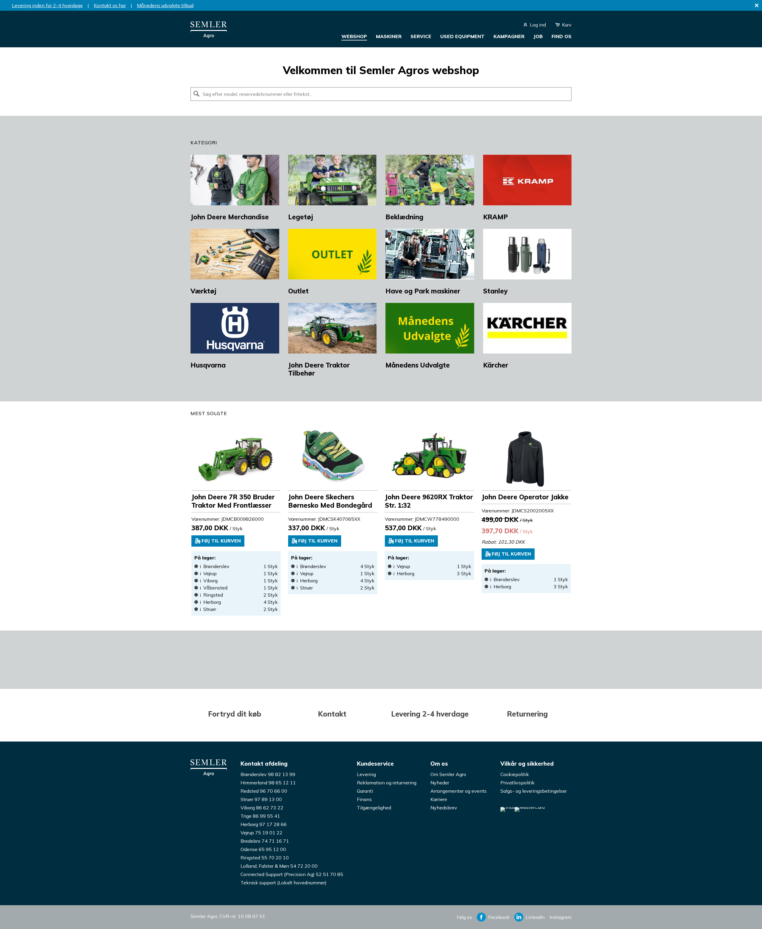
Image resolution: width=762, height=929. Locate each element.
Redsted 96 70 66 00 (264, 791)
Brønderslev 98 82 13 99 (268, 774)
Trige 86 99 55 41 (260, 816)
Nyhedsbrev (443, 808)
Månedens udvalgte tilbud (165, 5)
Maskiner (389, 36)
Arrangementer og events (458, 791)
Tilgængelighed (374, 808)
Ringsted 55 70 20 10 (265, 858)
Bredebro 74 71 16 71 (265, 841)
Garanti (365, 791)
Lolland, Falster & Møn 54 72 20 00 (279, 866)
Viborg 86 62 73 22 (262, 808)
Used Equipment (462, 36)
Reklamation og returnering (386, 783)
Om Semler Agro (448, 774)
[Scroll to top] (745, 912)
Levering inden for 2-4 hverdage (47, 5)
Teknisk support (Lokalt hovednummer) (284, 883)
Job (538, 36)
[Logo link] (208, 36)
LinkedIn (535, 917)
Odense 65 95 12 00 (263, 849)
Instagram (560, 917)
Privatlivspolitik (517, 783)
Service (420, 36)
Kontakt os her (110, 5)
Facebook (499, 917)
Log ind (538, 25)
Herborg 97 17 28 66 (264, 824)
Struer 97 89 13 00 (261, 799)
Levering (366, 774)
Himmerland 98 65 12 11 (268, 783)
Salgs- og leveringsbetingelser (533, 791)
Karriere (438, 799)
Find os (562, 36)
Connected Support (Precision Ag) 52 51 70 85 (292, 874)
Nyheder (439, 783)
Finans (364, 799)
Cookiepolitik (514, 774)
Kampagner (509, 36)
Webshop (354, 36)
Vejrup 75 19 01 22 (261, 833)
